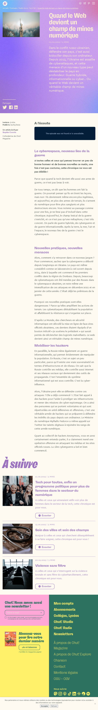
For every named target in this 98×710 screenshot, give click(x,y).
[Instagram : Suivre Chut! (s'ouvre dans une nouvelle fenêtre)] (60, 694)
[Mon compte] (80, 4)
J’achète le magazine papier (30, 652)
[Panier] (85, 4)
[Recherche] (89, 4)
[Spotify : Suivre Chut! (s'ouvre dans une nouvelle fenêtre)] (88, 694)
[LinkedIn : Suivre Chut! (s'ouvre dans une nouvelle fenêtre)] (74, 694)
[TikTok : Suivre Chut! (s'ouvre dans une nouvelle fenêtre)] (69, 694)
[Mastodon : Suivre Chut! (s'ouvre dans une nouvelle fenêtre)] (55, 694)
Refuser (54, 706)
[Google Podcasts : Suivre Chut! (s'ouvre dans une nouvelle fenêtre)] (79, 694)
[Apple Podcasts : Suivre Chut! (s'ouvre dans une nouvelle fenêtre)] (65, 694)
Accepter (44, 706)
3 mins (12, 122)
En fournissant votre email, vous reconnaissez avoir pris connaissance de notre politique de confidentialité (25, 618)
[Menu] (93, 4)
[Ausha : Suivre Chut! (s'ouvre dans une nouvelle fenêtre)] (83, 694)
